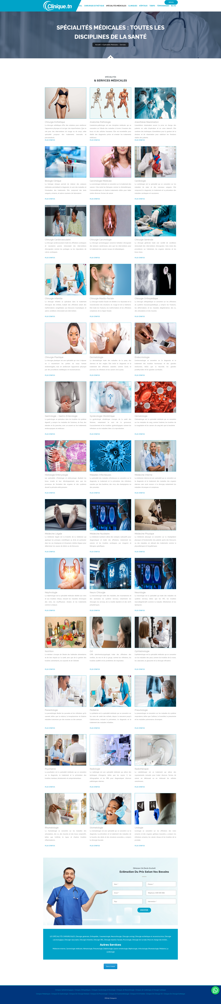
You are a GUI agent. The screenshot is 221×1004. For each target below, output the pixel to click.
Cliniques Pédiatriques (43, 994)
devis (171, 2)
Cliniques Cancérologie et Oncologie (103, 990)
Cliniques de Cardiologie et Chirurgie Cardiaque (150, 990)
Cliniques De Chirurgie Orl (154, 994)
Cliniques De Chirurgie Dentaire (79, 994)
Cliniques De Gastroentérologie (119, 994)
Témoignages (163, 6)
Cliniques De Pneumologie (99, 994)
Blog (173, 6)
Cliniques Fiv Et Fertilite (137, 994)
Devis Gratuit (110, 966)
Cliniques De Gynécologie (59, 994)
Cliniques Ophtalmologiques (64, 990)
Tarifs (152, 6)
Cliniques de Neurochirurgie (125, 990)
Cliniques (132, 6)
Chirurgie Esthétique (94, 6)
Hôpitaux (143, 6)
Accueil (78, 6)
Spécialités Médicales (116, 6)
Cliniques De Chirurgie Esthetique (174, 994)
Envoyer (144, 910)
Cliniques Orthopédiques (82, 990)
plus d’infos (50, 140)
